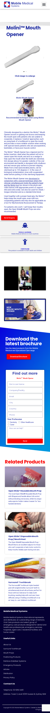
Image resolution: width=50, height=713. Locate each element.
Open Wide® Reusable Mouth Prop (24, 491)
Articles (6, 669)
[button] (44, 4)
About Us (7, 644)
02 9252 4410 (18, 690)
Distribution (8, 673)
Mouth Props (8, 653)
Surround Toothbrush (12, 649)
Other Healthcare (27, 422)
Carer (12, 425)
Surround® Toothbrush (19, 582)
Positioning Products (11, 657)
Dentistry (13, 422)
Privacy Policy (9, 677)
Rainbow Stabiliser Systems (14, 661)
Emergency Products (12, 665)
